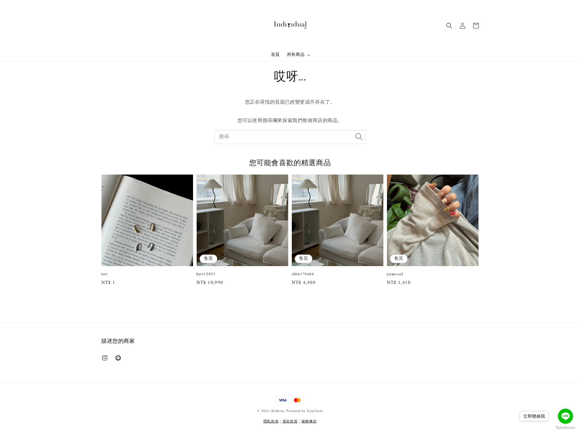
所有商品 (295, 55)
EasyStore (315, 411)
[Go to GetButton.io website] (565, 428)
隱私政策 (271, 422)
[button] (449, 25)
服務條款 (309, 422)
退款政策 (290, 422)
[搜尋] (359, 136)
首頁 (275, 55)
